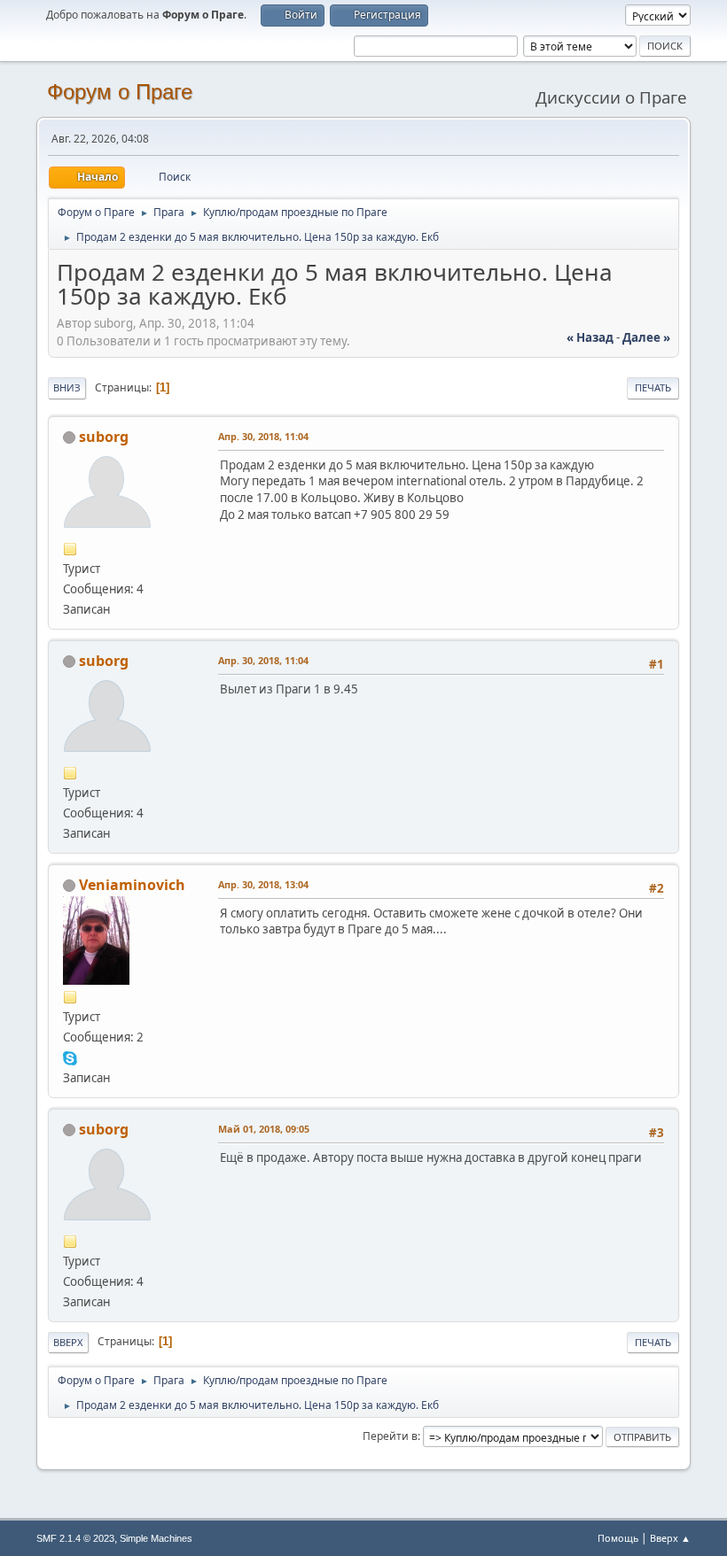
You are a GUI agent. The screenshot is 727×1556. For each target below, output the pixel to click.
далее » (646, 337)
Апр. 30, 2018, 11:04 (263, 436)
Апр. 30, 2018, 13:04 (263, 884)
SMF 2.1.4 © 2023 (75, 1538)
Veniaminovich (132, 884)
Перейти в (390, 1436)
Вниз (67, 387)
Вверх (68, 1342)
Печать (653, 387)
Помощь (618, 1537)
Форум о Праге (119, 92)
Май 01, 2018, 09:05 (263, 1128)
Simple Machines (156, 1538)
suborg (104, 436)
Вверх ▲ (670, 1537)
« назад (590, 337)
